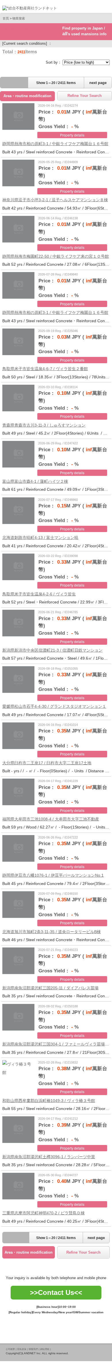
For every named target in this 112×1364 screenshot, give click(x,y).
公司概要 (10, 1349)
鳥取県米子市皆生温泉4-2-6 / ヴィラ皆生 (39, 594)
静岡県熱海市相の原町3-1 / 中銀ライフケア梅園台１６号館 (55, 143)
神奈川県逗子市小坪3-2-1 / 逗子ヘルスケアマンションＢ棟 (55, 200)
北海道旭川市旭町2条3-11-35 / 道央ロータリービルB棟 (51, 931)
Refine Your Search (84, 95)
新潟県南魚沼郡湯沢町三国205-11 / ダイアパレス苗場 (50, 988)
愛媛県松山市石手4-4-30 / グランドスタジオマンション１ (54, 706)
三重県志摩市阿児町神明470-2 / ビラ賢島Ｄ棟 (43, 1213)
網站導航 (44, 1349)
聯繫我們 (33, 1349)
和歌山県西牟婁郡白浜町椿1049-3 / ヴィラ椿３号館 (48, 1100)
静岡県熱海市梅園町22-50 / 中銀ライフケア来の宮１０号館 (55, 256)
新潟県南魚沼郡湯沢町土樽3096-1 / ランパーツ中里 (48, 1156)
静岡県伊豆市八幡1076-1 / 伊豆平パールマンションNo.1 (53, 875)
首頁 (6, 18)
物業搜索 (18, 18)
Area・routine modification (27, 96)
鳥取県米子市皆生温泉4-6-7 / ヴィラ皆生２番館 (45, 368)
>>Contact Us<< (56, 1292)
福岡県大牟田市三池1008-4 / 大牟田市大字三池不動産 (50, 819)
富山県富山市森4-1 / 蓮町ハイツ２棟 (35, 481)
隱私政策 (21, 1349)
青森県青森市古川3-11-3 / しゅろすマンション (44, 425)
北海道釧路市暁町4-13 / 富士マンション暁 (40, 537)
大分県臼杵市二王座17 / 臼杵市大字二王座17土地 (46, 763)
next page (98, 83)
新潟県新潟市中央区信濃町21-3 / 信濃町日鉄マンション (52, 650)
